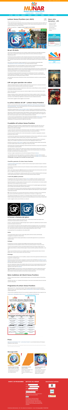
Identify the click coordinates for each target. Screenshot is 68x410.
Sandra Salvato (18, 346)
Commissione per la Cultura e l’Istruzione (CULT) (16, 63)
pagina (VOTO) (38, 154)
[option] (14, 364)
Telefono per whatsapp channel (32, 390)
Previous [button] (8, 364)
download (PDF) (30, 289)
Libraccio (28, 178)
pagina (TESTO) (39, 156)
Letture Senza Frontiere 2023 (15, 21)
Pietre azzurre (39, 116)
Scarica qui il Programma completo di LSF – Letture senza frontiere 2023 (23, 294)
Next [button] (46, 364)
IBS (39, 345)
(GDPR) (36, 394)
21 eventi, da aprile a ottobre (24, 109)
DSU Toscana (20, 142)
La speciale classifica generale (13, 163)
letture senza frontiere (43, 345)
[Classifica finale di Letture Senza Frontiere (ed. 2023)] (14, 359)
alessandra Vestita (14, 345)
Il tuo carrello (57, 0)
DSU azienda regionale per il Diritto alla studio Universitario (24, 345)
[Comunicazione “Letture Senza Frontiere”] (27, 359)
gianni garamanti (37, 345)
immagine (37, 289)
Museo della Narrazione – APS (13, 106)
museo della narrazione (13, 346)
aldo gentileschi (10, 345)
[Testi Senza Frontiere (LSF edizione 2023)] (41, 359)
